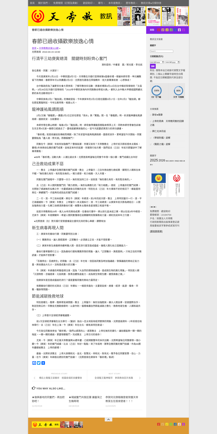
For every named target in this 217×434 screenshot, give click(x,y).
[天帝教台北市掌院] (158, 29)
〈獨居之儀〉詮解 (161, 144)
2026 (162, 160)
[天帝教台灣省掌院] (162, 29)
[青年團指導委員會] (171, 29)
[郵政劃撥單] (156, 231)
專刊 (100, 3)
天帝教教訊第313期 (49, 48)
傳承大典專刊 (170, 161)
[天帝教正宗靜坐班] (179, 29)
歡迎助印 (88, 3)
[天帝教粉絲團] (183, 29)
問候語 (177, 161)
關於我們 (43, 3)
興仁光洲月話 (159, 131)
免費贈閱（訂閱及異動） (66, 3)
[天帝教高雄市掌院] (167, 29)
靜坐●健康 (157, 115)
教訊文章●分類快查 (151, 3)
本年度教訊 (114, 3)
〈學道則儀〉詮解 (161, 138)
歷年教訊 (130, 3)
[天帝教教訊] (175, 29)
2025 (154, 160)
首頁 (32, 3)
